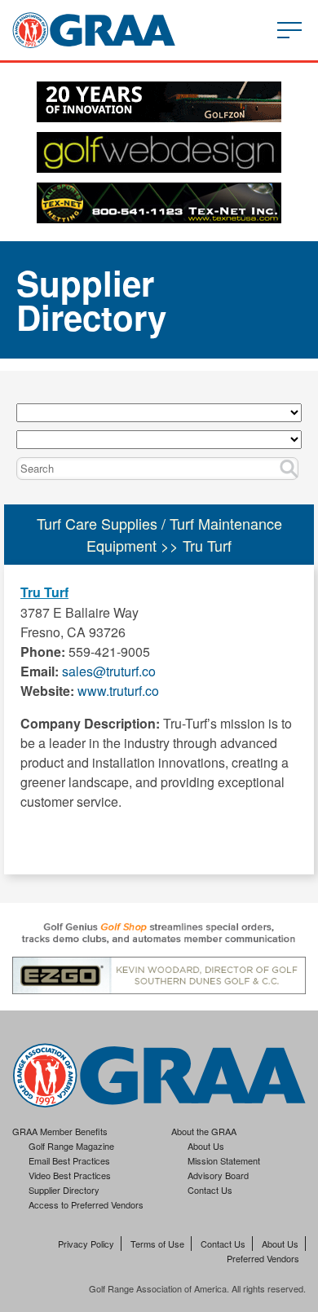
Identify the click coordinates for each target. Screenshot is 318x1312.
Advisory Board (218, 1175)
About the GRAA (203, 1131)
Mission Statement (224, 1160)
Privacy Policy (86, 1243)
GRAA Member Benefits (60, 1131)
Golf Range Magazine (71, 1145)
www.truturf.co (118, 690)
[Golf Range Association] (93, 30)
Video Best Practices (70, 1175)
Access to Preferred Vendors (86, 1204)
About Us (206, 1145)
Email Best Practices (69, 1160)
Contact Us (210, 1189)
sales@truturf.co (109, 671)
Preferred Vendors (263, 1258)
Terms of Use (157, 1243)
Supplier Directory (64, 1189)
